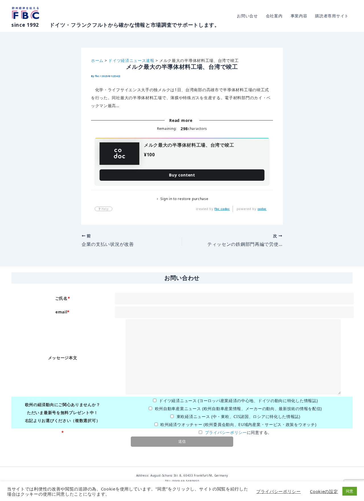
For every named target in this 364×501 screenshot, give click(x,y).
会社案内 (274, 15)
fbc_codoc (221, 209)
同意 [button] (349, 491)
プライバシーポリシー (226, 432)
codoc (262, 209)
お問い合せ (247, 15)
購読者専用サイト (332, 15)
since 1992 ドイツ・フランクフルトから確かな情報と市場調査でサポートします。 (115, 24)
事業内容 (299, 15)
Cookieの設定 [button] (324, 491)
